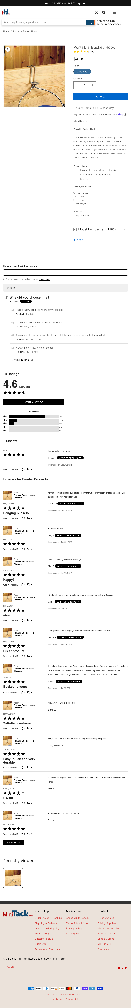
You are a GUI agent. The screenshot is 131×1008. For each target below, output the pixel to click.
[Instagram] (122, 968)
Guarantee (40, 943)
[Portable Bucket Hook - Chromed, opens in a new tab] (7, 495)
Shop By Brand (106, 938)
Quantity (77, 78)
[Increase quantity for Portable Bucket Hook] (92, 85)
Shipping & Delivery (46, 923)
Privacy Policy (74, 928)
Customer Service (45, 938)
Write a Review (34, 402)
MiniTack (60, 994)
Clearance (103, 949)
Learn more (44, 279)
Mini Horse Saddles (108, 928)
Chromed (82, 71)
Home (6, 31)
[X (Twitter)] (126, 968)
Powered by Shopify (74, 994)
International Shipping (47, 928)
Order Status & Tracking (48, 918)
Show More (14, 842)
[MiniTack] (6, 12)
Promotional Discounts (47, 949)
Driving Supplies (107, 923)
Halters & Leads (107, 933)
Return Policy (42, 933)
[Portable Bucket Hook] (13, 878)
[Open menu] (114, 12)
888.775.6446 (106, 21)
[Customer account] (96, 12)
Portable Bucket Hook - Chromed (24, 496)
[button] (100, 229)
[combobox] (48, 22)
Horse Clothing (106, 918)
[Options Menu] (126, 469)
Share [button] (80, 239)
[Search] (90, 22)
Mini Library (104, 943)
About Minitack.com (77, 918)
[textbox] (65, 272)
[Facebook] (119, 968)
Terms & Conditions (77, 923)
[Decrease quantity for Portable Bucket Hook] (77, 85)
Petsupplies (72, 933)
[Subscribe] (57, 967)
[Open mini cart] (103, 12)
